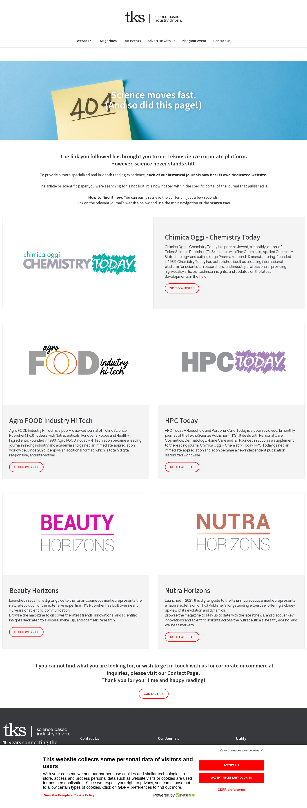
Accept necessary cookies (231, 777)
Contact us (221, 40)
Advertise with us (161, 40)
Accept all (231, 765)
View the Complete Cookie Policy (69, 795)
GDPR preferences (232, 789)
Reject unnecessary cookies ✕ (241, 750)
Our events (132, 40)
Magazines (108, 40)
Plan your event (194, 40)
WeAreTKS (85, 40)
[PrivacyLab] (185, 795)
